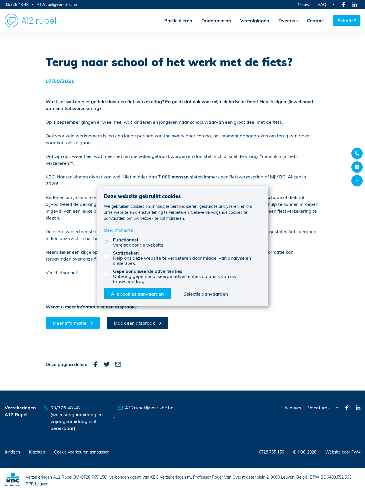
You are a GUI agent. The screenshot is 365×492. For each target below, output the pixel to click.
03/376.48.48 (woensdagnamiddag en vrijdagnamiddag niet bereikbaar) (76, 417)
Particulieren (178, 20)
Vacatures (319, 407)
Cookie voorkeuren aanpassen (82, 452)
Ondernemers (216, 20)
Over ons (288, 20)
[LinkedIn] (354, 4)
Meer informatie (69, 323)
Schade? (347, 20)
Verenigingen (254, 20)
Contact (315, 20)
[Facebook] (343, 4)
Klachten (37, 452)
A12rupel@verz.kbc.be (56, 4)
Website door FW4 (342, 452)
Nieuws (304, 4)
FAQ (322, 4)
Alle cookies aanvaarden (137, 293)
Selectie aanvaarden (206, 293)
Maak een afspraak (134, 323)
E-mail (118, 364)
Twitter (106, 364)
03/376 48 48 (17, 4)
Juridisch (12, 452)
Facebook (95, 364)
